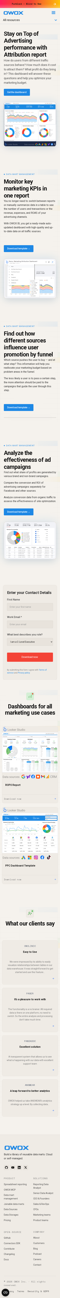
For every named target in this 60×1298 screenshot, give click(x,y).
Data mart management (11, 1197)
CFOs (36, 1209)
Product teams (40, 1220)
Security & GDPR (38, 1291)
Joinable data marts (14, 1204)
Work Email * (14, 617)
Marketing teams (42, 1214)
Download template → (18, 248)
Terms (20, 1291)
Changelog (9, 1254)
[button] (53, 12)
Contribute (9, 1248)
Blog (35, 1248)
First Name (13, 599)
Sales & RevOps (41, 1204)
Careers (37, 1259)
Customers (38, 1243)
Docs (6, 1259)
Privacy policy (24, 673)
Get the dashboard (17, 92)
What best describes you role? (25, 634)
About (36, 1237)
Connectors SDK (12, 1243)
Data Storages (11, 1214)
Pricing (7, 1220)
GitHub (7, 1238)
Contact (37, 1265)
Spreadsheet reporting (15, 1184)
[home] (13, 13)
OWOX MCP (10, 1189)
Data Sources (10, 1209)
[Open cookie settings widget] (5, 1292)
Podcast (37, 1254)
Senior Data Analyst (43, 1193)
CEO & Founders (41, 1198)
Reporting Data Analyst (40, 1186)
